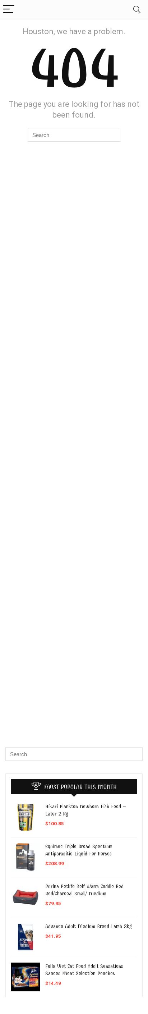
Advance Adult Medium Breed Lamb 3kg (88, 926)
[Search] (136, 9)
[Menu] (8, 9)
